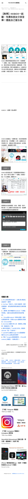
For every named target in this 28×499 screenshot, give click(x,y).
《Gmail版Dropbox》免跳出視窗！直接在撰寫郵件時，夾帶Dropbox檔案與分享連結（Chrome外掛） (13, 320)
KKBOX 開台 (17, 363)
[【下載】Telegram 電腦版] (14, 400)
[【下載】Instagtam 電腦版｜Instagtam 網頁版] (14, 421)
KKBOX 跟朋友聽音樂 (6, 363)
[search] (26, 3)
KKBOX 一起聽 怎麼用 (14, 360)
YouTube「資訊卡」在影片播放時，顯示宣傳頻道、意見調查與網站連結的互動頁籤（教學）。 (13, 306)
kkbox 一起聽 (4, 360)
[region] (14, 33)
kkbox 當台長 (21, 362)
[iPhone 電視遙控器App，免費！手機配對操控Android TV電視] (14, 453)
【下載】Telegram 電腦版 (9, 409)
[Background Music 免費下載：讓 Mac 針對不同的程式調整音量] (14, 376)
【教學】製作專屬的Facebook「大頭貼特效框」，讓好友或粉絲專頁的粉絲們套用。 (13, 313)
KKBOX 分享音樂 (12, 362)
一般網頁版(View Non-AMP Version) (18, 473)
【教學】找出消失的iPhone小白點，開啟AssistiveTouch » (16, 345)
